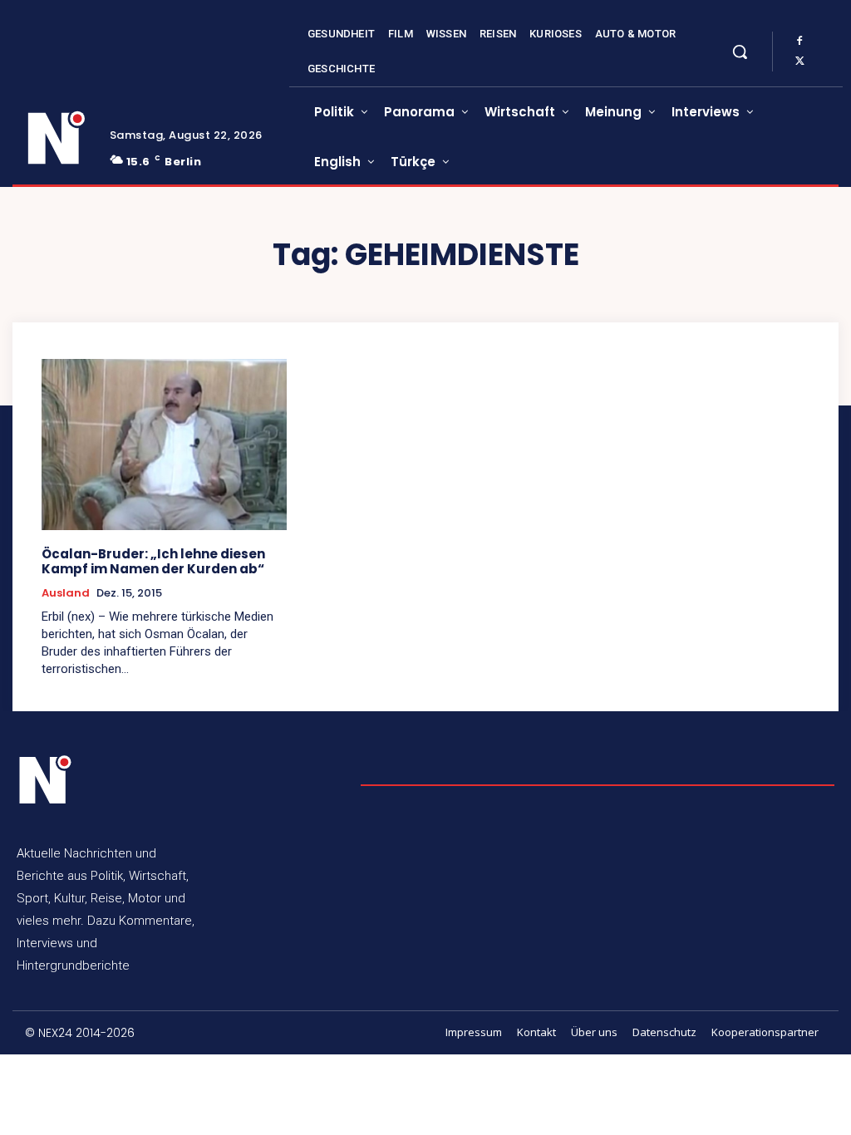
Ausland (66, 593)
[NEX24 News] (57, 138)
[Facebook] (799, 42)
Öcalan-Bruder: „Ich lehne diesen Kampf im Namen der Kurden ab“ (153, 561)
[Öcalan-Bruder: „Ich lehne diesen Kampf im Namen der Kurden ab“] (164, 444)
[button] (740, 51)
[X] (799, 61)
